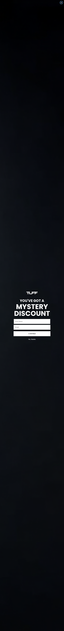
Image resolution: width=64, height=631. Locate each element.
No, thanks (32, 339)
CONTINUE (32, 334)
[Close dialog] (61, 2)
